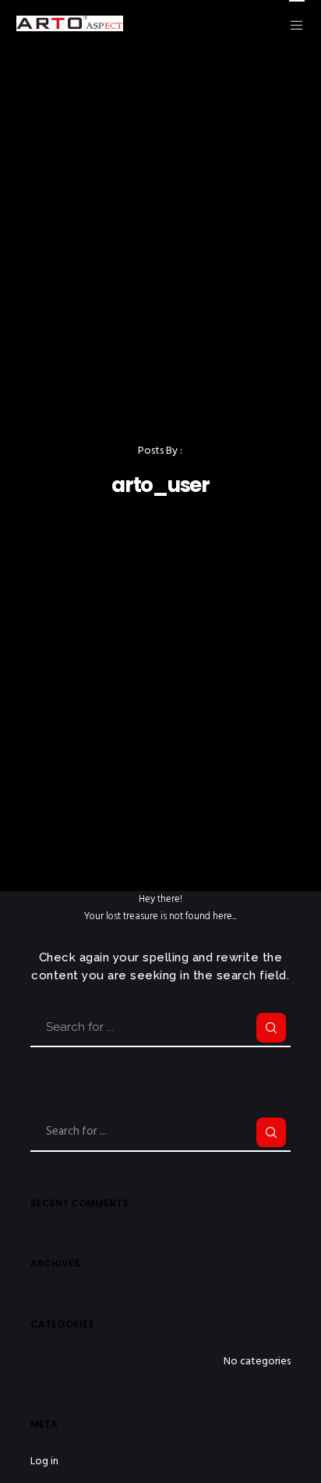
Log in (44, 1461)
